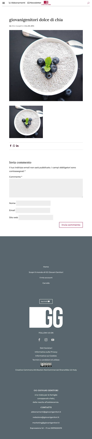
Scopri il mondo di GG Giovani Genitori (46, 272)
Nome (12, 203)
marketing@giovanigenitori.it (46, 423)
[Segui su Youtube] (53, 340)
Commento (15, 177)
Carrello (46, 283)
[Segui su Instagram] (46, 340)
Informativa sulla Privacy (46, 352)
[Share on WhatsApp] (14, 146)
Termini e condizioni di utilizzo (46, 360)
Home (46, 267)
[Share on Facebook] (10, 146)
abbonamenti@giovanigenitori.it (46, 412)
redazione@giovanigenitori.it (46, 417)
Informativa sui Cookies (46, 356)
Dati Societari (46, 348)
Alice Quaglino (17, 26)
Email (12, 210)
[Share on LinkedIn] (17, 146)
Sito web (13, 217)
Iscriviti (44, 301)
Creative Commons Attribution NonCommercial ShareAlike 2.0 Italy (46, 370)
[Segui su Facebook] (39, 340)
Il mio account (46, 278)
